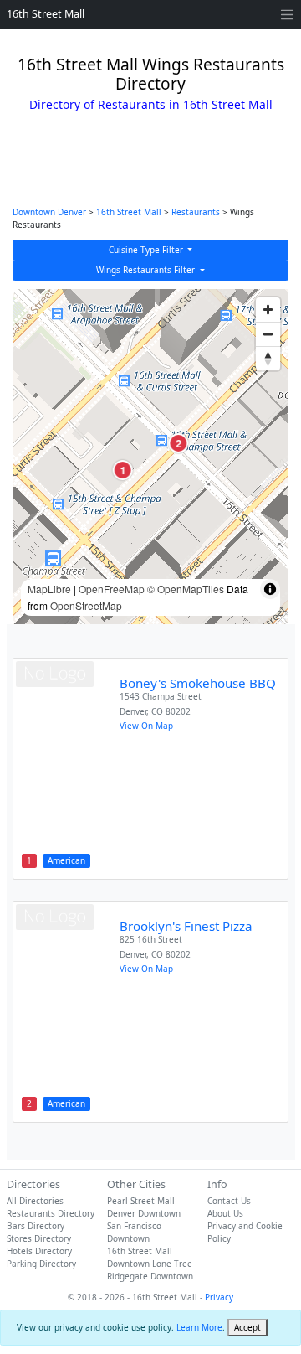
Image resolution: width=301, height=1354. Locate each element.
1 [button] (122, 470)
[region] (150, 456)
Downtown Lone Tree (149, 1263)
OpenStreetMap (86, 605)
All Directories (35, 1201)
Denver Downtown (144, 1213)
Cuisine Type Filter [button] (147, 250)
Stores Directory (39, 1238)
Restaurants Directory (50, 1213)
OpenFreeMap (112, 588)
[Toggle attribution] (270, 589)
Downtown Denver (49, 212)
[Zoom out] (268, 334)
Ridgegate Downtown (150, 1276)
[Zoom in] (268, 309)
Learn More (199, 1327)
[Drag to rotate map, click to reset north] (268, 358)
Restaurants (195, 212)
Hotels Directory (39, 1251)
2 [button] (178, 443)
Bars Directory (35, 1226)
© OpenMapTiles (185, 588)
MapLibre (49, 588)
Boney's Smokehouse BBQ (198, 682)
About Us (225, 1213)
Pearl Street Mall (141, 1201)
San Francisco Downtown (134, 1232)
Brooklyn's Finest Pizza (186, 925)
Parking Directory (41, 1263)
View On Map (146, 725)
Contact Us (229, 1201)
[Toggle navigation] (287, 15)
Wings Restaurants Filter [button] (146, 270)
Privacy (219, 1297)
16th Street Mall (45, 14)
